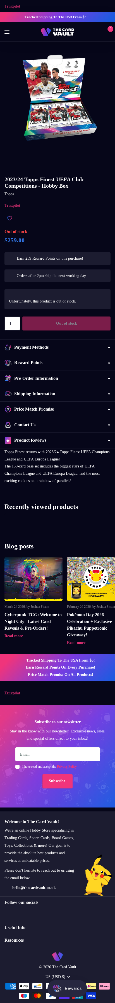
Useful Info (14, 927)
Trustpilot (12, 6)
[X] (18, 912)
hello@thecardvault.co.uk (34, 888)
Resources (14, 940)
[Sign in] (98, 32)
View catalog (7, 32)
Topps (9, 194)
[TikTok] (30, 912)
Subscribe (57, 781)
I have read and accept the (49, 767)
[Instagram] (6, 912)
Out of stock (66, 323)
